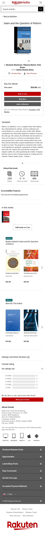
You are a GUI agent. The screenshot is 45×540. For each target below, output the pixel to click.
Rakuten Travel (31, 512)
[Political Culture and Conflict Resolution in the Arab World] (5, 222)
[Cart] (40, 2)
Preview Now (16, 73)
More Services (15, 516)
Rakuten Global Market (14, 512)
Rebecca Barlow (29, 65)
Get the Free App (9, 478)
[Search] (40, 9)
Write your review (22, 399)
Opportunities (8, 457)
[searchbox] (22, 9)
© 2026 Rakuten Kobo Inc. (12, 501)
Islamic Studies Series (25, 70)
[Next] (42, 267)
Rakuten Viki (15, 509)
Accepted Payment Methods (14, 486)
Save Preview (32, 73)
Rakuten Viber (27, 509)
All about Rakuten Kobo (12, 450)
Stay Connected (9, 471)
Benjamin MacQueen (14, 65)
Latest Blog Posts (10, 464)
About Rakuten (28, 516)
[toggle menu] (4, 2)
